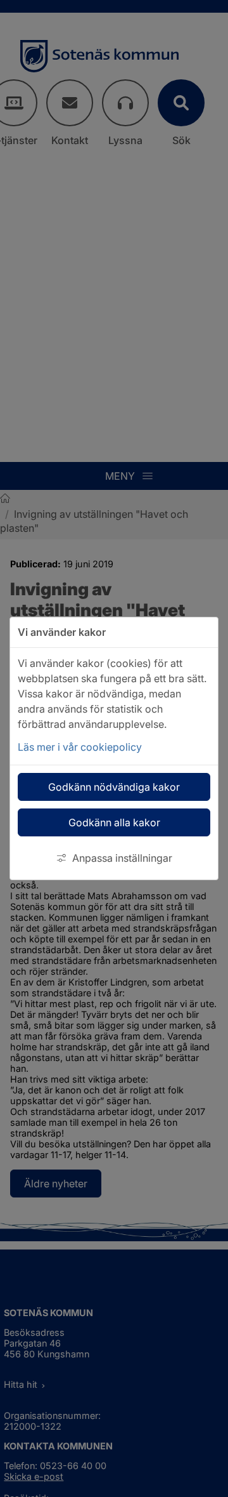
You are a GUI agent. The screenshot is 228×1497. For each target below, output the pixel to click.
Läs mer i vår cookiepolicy (80, 747)
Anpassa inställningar (122, 858)
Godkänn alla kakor (114, 822)
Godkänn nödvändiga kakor (114, 787)
